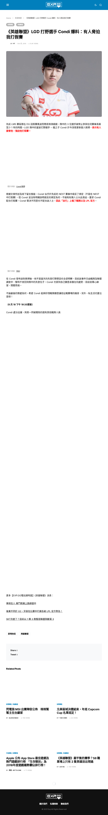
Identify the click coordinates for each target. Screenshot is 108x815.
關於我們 (43, 804)
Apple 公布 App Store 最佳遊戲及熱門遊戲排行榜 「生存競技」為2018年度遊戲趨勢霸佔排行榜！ (27, 761)
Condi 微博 (20, 186)
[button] (7, 5)
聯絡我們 (65, 804)
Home (8, 18)
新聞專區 (10, 24)
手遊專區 (9, 753)
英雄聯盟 (18, 18)
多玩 (18, 271)
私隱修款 (54, 804)
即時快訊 (12, 634)
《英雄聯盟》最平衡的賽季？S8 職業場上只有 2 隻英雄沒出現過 (78, 759)
